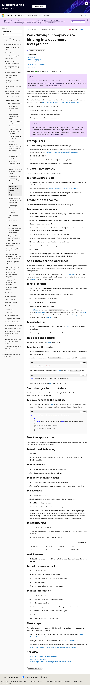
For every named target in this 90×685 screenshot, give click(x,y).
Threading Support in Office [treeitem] (12, 263)
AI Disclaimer (5, 681)
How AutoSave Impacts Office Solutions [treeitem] (13, 244)
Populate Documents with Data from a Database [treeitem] (15, 131)
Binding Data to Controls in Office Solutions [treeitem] (14, 116)
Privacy (40, 681)
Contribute (33, 681)
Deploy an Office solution (70, 641)
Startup (48, 342)
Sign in (86, 15)
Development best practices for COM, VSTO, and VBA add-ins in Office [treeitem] (13, 256)
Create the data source (35, 62)
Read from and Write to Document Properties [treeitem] (13, 268)
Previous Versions (16, 681)
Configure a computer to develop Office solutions (62, 152)
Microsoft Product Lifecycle (53, 21)
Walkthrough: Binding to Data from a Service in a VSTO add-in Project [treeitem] (15, 147)
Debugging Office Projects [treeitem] (12, 318)
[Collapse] (21, 28)
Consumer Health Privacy (53, 681)
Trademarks (77, 681)
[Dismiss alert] (86, 3)
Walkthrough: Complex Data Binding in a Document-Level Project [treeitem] (14, 190)
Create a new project (34, 60)
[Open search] (81, 15)
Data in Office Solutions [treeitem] (15, 103)
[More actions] (85, 29)
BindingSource (40, 312)
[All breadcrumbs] (28, 29)
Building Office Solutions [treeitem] (12, 315)
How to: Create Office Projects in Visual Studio (63, 189)
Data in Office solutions (38, 659)
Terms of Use (68, 681)
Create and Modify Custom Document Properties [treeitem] (11, 275)
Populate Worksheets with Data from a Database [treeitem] (15, 124)
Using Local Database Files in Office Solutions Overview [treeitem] (14, 238)
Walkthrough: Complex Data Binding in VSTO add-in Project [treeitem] (15, 209)
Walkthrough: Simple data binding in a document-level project (50, 662)
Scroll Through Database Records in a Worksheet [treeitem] (15, 164)
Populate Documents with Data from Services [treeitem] (15, 139)
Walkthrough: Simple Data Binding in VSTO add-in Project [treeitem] (15, 200)
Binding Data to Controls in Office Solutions (44, 29)
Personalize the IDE (56, 135)
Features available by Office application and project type (60, 102)
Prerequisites (32, 57)
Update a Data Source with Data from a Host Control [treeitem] (15, 171)
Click (59, 371)
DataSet (84, 312)
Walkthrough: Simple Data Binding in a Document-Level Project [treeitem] (15, 180)
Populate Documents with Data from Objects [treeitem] (15, 156)
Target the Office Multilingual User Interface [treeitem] (11, 282)
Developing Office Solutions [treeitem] (11, 76)
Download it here (55, 86)
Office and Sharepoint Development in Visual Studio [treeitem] (12, 40)
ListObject (72, 274)
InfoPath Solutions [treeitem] (10, 296)
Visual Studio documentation (52, 83)
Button (33, 279)
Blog (25, 681)
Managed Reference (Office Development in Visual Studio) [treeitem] (13, 341)
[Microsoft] (3, 15)
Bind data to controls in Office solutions (43, 657)
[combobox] (12, 31)
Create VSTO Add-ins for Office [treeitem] (12, 48)
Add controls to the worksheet (37, 64)
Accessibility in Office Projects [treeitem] (12, 289)
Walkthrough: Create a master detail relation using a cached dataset (53, 647)
